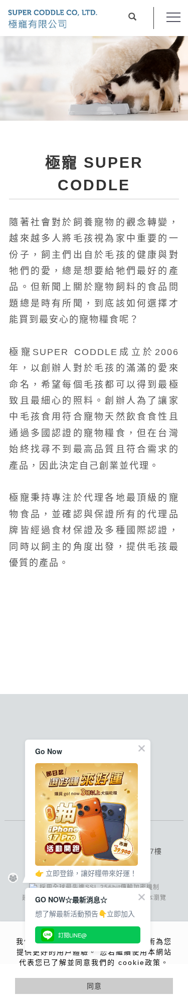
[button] (132, 18)
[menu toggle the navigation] (173, 17)
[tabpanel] (94, 78)
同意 (94, 986)
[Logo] (53, 18)
